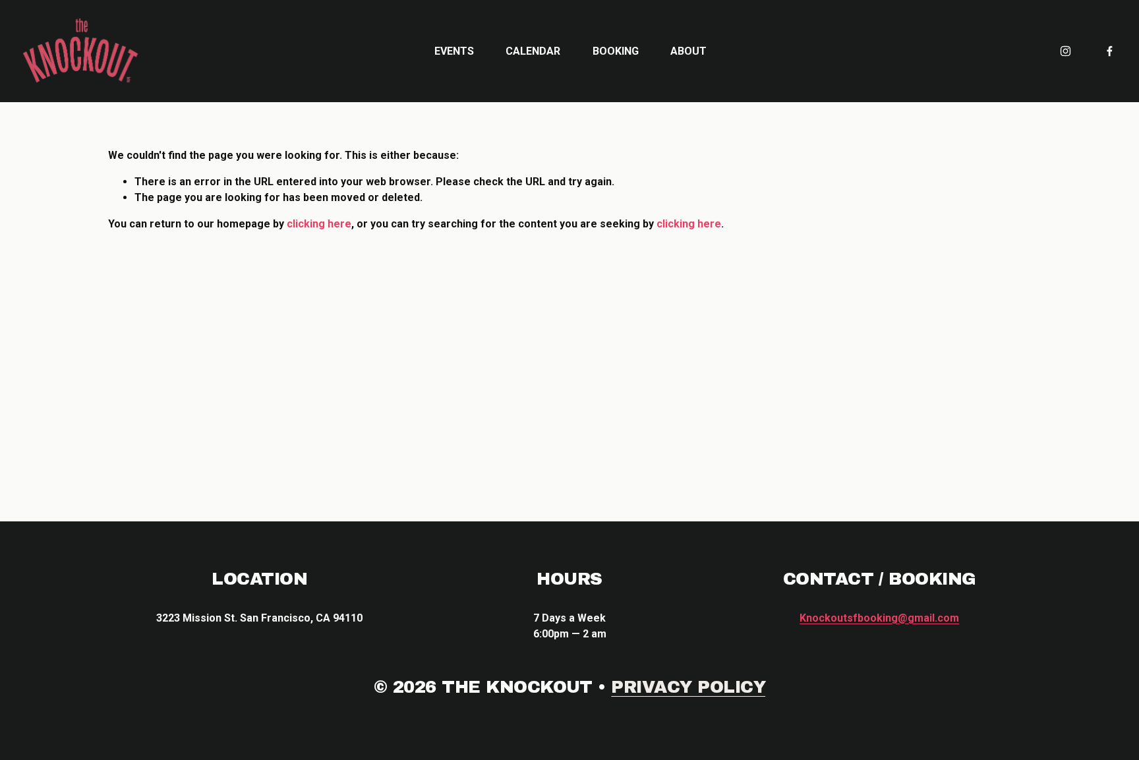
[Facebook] (1109, 51)
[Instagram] (1065, 51)
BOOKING (616, 51)
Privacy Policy (688, 687)
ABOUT (688, 51)
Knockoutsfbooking (879, 618)
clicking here (319, 224)
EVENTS (454, 51)
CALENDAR (533, 51)
